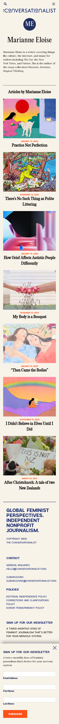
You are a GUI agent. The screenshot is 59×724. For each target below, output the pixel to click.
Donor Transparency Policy (25, 607)
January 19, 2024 (29, 254)
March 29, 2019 (29, 478)
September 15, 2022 (29, 419)
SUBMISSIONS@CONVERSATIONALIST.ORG (31, 580)
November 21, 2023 (29, 313)
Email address (10, 678)
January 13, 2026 (29, 141)
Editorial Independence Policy (26, 596)
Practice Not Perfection (29, 145)
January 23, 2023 (29, 366)
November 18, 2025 (29, 194)
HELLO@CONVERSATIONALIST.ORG (26, 568)
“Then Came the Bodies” (29, 370)
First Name (8, 691)
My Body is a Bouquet (29, 317)
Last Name (8, 703)
